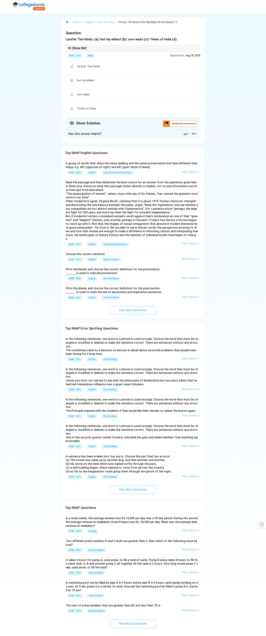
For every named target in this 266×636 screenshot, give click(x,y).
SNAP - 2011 (75, 359)
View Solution (190, 171)
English (92, 172)
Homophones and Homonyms (118, 172)
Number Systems (96, 550)
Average (92, 531)
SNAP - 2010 (75, 172)
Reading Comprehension (115, 244)
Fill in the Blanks (111, 278)
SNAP (90, 56)
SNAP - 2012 (75, 56)
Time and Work (95, 573)
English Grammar (111, 259)
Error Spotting (110, 359)
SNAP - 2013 (75, 477)
